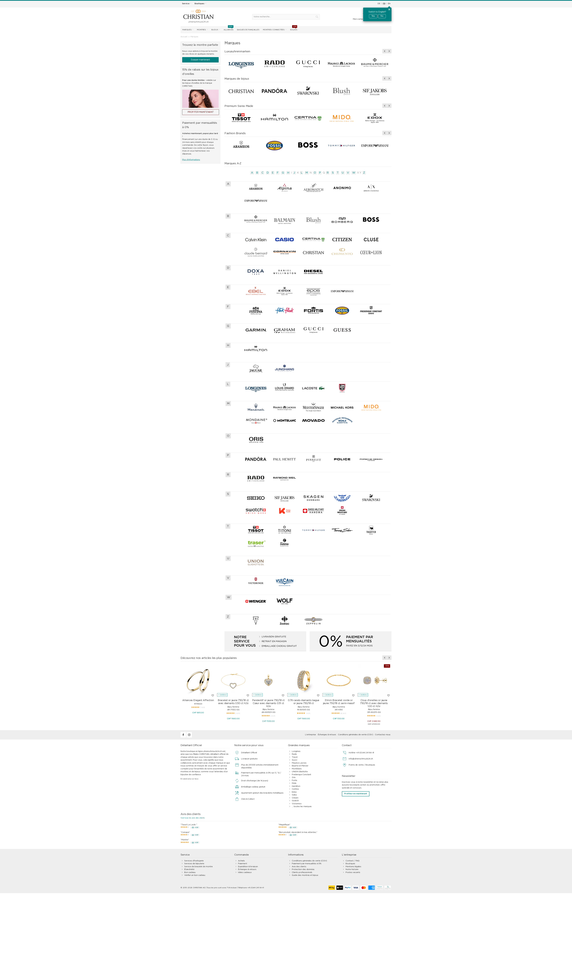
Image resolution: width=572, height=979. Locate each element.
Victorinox (296, 804)
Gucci (294, 760)
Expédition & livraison (248, 867)
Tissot (295, 757)
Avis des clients (299, 867)
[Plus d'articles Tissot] (241, 118)
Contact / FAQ (352, 861)
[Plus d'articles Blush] (341, 91)
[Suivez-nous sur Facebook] (183, 737)
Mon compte (359, 19)
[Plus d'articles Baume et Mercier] (375, 64)
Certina (295, 789)
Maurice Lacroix (299, 763)
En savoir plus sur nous (189, 779)
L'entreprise (310, 735)
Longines (296, 751)
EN (389, 4)
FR (384, 4)
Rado (294, 754)
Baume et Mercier (300, 766)
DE (379, 4)
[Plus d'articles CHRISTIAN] (241, 91)
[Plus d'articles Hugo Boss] (308, 145)
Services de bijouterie (194, 864)
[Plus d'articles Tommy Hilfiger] (341, 145)
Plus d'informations (191, 160)
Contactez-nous (382, 735)
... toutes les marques (301, 807)
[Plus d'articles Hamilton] (274, 118)
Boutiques (350, 864)
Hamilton (296, 786)
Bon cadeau (189, 872)
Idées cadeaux (244, 872)
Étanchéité (189, 869)
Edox (294, 792)
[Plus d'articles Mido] (341, 118)
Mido (294, 783)
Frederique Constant (301, 775)
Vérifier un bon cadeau (194, 875)
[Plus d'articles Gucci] (308, 64)
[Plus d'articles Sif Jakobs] (375, 91)
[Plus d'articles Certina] (308, 118)
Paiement (242, 864)
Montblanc (297, 769)
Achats (241, 861)
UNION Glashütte (300, 772)
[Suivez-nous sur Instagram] (189, 737)
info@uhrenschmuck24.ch (361, 759)
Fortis (294, 780)
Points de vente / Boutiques (362, 765)
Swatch (295, 801)
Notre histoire (352, 869)
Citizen (295, 798)
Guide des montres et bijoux (305, 875)
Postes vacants (353, 872)
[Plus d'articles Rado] (274, 64)
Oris (293, 777)
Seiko (294, 795)
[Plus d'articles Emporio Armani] (375, 145)
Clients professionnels (302, 872)
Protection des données (303, 869)
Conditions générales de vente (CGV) (355, 735)
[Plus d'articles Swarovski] (308, 91)
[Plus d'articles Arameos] (241, 145)
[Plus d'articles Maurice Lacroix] (341, 64)
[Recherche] (317, 16)
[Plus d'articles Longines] (241, 64)
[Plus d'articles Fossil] (274, 145)
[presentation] (384, 51)
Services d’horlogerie (194, 861)
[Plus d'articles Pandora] (274, 91)
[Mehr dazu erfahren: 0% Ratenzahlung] (350, 641)
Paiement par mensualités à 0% (306, 864)
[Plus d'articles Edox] (375, 118)
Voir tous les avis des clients (193, 818)
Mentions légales (353, 867)
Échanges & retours (327, 735)
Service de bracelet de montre (198, 867)
